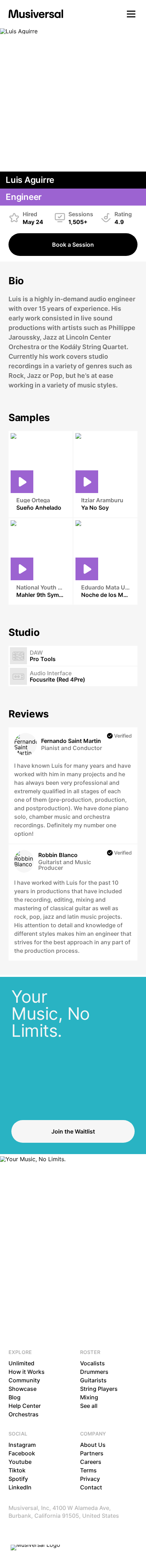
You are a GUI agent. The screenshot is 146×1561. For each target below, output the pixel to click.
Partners (91, 1453)
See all (88, 1406)
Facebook (22, 1453)
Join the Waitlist (73, 1131)
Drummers (94, 1372)
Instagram (22, 1445)
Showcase (22, 1389)
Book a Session (73, 244)
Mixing (89, 1397)
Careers (90, 1462)
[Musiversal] (36, 14)
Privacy (90, 1479)
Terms (88, 1470)
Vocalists (92, 1363)
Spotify (18, 1479)
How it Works (27, 1372)
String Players (99, 1389)
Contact (91, 1487)
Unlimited (21, 1363)
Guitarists (93, 1380)
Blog (15, 1397)
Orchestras (24, 1414)
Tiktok (17, 1470)
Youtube (20, 1462)
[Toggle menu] (131, 14)
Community (24, 1380)
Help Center (25, 1406)
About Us (93, 1445)
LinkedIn (20, 1487)
